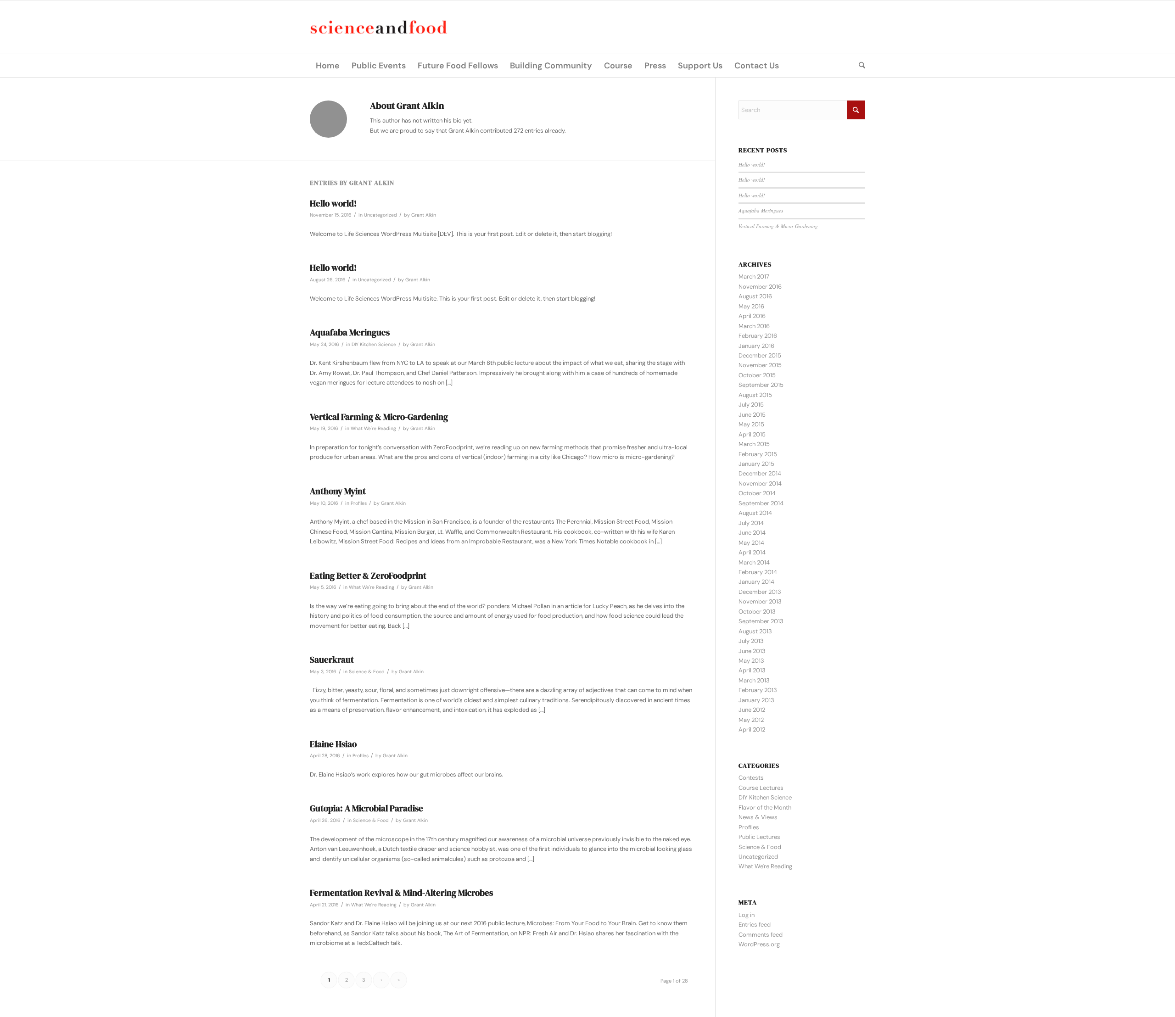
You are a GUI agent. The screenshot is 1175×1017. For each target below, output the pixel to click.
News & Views (758, 817)
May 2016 (751, 306)
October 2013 (757, 611)
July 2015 (751, 404)
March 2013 (754, 680)
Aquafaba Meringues (350, 332)
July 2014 (751, 523)
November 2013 (760, 601)
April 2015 (752, 434)
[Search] (859, 65)
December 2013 (760, 592)
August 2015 (755, 395)
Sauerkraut (332, 659)
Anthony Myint (338, 491)
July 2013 (751, 641)
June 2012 (752, 710)
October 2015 (757, 375)
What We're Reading (373, 428)
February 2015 (758, 454)
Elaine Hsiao (333, 744)
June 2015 (752, 415)
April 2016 (752, 316)
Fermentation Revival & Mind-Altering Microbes (401, 893)
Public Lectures (759, 837)
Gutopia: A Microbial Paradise (366, 808)
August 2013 (755, 631)
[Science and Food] (379, 27)
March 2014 (754, 562)
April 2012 (752, 729)
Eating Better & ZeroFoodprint (368, 575)
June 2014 (752, 532)
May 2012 (751, 720)
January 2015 (756, 464)
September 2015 (761, 385)
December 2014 (760, 473)
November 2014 (760, 483)
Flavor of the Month (765, 807)
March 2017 (754, 276)
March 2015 (754, 444)
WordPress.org (759, 944)
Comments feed (761, 935)
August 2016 (755, 296)
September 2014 (761, 503)
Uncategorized (380, 215)
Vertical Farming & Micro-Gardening (379, 417)
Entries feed (755, 924)
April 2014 (752, 552)
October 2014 (757, 493)
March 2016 (754, 326)
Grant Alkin (423, 215)
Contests (751, 778)
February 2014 (758, 572)
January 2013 (756, 700)
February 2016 (758, 336)
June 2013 (752, 651)
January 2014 (756, 582)
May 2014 (751, 543)
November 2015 (760, 365)
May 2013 (751, 661)
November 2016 (760, 287)
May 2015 (751, 424)
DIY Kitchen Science (374, 344)
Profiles (359, 503)
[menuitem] (328, 65)
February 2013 (758, 690)
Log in (747, 915)
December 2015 (760, 355)
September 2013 (761, 621)
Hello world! (333, 203)
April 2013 (752, 670)
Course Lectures (761, 788)
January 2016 (756, 346)
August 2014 (755, 513)
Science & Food (367, 672)
